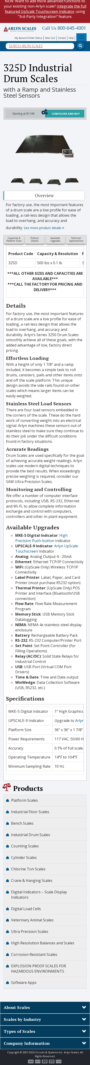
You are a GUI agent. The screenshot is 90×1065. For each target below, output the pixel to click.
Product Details (34, 239)
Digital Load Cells (26, 908)
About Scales (17, 1007)
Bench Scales (22, 823)
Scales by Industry (22, 1019)
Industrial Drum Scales (30, 834)
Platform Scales (24, 800)
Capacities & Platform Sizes (13, 239)
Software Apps (23, 982)
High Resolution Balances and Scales (42, 943)
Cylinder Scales (24, 857)
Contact (62, 38)
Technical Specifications (76, 239)
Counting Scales (25, 846)
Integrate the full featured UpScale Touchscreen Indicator (45, 9)
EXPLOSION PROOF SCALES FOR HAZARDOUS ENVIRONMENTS (38, 968)
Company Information (27, 1043)
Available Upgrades (55, 239)
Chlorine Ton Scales (28, 869)
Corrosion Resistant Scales (34, 954)
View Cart (50, 38)
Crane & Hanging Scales (31, 880)
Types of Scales (19, 1031)
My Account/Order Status (28, 38)
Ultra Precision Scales (29, 931)
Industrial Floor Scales (30, 811)
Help (71, 38)
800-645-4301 (64, 28)
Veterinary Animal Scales (32, 920)
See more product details (43, 228)
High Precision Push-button (41, 538)
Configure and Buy (66, 113)
